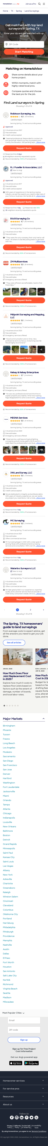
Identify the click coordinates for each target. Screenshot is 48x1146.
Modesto (7, 752)
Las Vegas (8, 866)
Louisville (7, 822)
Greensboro (9, 888)
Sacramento (9, 756)
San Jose (7, 769)
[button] (7, 291)
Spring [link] (19, 11)
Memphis (7, 940)
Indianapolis (9, 818)
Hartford (7, 778)
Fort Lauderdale (11, 787)
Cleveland (8, 905)
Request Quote (24, 148)
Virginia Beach (10, 988)
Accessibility (36, 1127)
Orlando (7, 800)
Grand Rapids (10, 844)
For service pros (11, 1088)
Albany (6, 870)
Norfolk (6, 980)
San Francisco (10, 765)
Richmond (8, 984)
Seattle (6, 993)
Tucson (6, 734)
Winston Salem (10, 896)
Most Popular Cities (12, 1013)
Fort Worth (8, 962)
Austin (6, 949)
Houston (7, 967)
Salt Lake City (10, 975)
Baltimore (8, 831)
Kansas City (9, 857)
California (17, 1126)
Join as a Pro (30, 4)
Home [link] (5, 11)
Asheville (7, 879)
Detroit (6, 839)
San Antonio (9, 971)
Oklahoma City (10, 914)
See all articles (14, 642)
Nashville (7, 945)
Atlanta (6, 809)
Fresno (6, 739)
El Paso (6, 958)
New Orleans (9, 826)
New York (8, 875)
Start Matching (24, 51)
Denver (6, 774)
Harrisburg (8, 923)
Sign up (24, 1040)
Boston (6, 835)
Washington (9, 782)
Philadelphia (9, 927)
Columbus (8, 910)
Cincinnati (8, 901)
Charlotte (8, 883)
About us (7, 1104)
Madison (7, 997)
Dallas (6, 953)
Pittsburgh (8, 932)
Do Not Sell (26, 1126)
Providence (9, 936)
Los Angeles (9, 747)
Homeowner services (14, 1081)
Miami (6, 796)
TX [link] (12, 11)
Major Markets (12, 719)
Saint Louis (8, 861)
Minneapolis (9, 848)
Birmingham (9, 726)
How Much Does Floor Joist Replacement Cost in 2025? (17, 676)
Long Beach (9, 743)
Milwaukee (8, 1002)
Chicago (7, 813)
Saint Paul (8, 853)
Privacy (9, 1126)
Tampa (6, 804)
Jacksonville (9, 791)
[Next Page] (43, 609)
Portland (7, 918)
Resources (8, 1096)
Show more (41, 142)
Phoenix (7, 730)
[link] (24, 118)
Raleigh (6, 892)
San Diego (8, 761)
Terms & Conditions (39, 1131)
